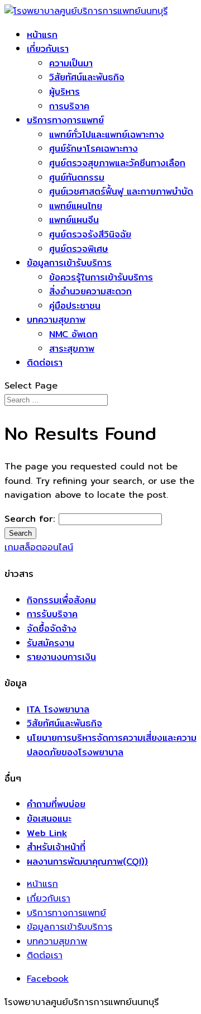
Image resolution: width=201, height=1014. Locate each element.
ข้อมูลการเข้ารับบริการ (69, 263)
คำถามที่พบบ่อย (56, 804)
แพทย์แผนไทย (75, 206)
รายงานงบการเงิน (61, 657)
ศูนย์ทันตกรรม (76, 178)
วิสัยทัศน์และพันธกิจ (87, 77)
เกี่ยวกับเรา (48, 49)
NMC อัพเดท (73, 334)
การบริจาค (69, 106)
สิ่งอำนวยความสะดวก (90, 291)
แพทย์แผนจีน (74, 220)
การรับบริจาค (52, 614)
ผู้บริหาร (64, 92)
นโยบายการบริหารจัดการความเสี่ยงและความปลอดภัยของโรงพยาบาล (112, 745)
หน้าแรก (42, 35)
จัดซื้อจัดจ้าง (51, 628)
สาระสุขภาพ (71, 349)
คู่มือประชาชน (74, 306)
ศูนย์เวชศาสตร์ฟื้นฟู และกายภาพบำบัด (121, 191)
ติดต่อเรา (45, 363)
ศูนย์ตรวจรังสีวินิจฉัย (90, 234)
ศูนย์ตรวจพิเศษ (78, 249)
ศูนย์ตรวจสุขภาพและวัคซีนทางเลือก (117, 163)
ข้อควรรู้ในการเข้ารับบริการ (101, 277)
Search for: (29, 519)
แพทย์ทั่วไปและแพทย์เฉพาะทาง (106, 135)
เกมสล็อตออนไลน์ (38, 547)
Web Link (47, 833)
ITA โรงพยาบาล (58, 709)
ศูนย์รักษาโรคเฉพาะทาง (93, 149)
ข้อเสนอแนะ (49, 819)
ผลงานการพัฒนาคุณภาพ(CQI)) (87, 862)
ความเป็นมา (71, 63)
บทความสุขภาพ (56, 320)
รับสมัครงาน (50, 643)
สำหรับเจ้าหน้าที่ (56, 847)
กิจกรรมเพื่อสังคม (61, 600)
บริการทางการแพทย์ (65, 120)
